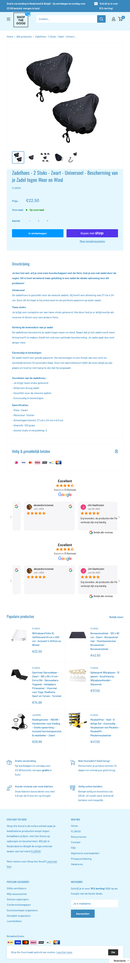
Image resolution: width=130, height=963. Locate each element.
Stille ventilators (16, 888)
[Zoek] (101, 19)
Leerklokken (14, 921)
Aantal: (16, 220)
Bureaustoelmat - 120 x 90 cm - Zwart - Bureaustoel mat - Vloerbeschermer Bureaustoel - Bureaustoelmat (104, 641)
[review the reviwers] (62, 507)
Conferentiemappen (19, 904)
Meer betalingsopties (92, 241)
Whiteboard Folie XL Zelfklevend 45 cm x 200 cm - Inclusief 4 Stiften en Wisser (46, 639)
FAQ (73, 847)
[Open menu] (8, 19)
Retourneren (78, 836)
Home (10, 36)
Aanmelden (83, 913)
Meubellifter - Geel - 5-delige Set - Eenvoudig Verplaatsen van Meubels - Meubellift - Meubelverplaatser (105, 727)
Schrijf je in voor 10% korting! (108, 6)
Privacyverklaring (81, 858)
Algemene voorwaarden (85, 853)
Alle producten (24, 36)
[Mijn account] (113, 19)
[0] (120, 19)
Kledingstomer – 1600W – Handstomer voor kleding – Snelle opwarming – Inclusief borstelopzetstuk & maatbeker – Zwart (46, 727)
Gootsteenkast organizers (22, 910)
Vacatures (77, 864)
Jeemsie (36, 715)
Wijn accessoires (17, 893)
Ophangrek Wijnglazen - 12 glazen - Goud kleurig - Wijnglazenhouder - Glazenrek (104, 678)
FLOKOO (16, 188)
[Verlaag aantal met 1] (29, 220)
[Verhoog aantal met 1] (47, 220)
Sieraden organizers (19, 915)
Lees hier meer (64, 952)
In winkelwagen (38, 233)
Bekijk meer (116, 617)
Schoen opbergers (18, 899)
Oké (113, 952)
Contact (75, 842)
